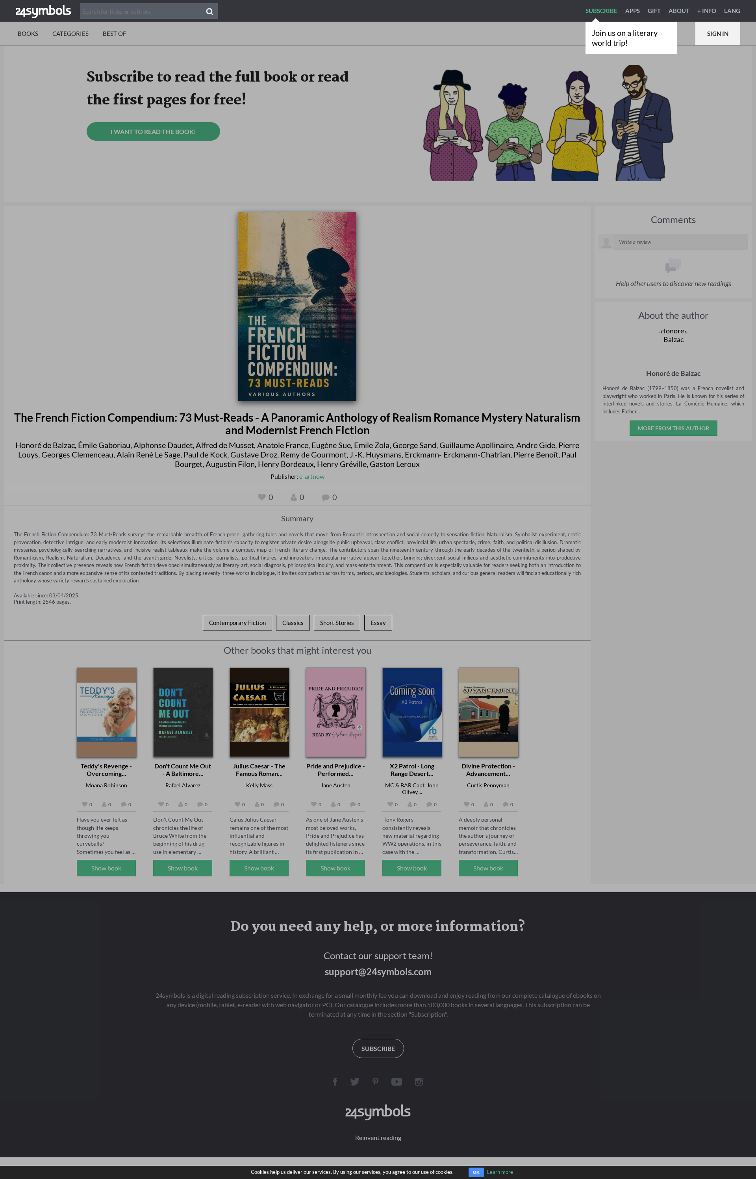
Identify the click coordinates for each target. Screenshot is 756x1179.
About (679, 10)
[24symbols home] (43, 10)
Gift (654, 10)
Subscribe (601, 10)
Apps (632, 10)
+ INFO (706, 10)
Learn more (500, 1172)
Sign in (717, 33)
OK (476, 1172)
